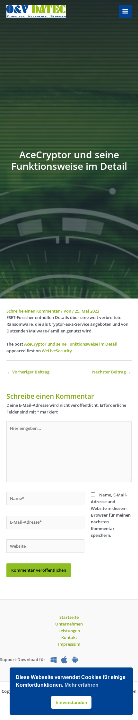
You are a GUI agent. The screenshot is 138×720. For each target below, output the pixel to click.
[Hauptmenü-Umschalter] (125, 11)
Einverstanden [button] (71, 702)
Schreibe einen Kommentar (33, 311)
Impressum (69, 644)
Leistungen (69, 631)
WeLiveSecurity (57, 351)
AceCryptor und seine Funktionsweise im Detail (70, 344)
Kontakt (69, 637)
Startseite (69, 617)
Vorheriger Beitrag (28, 372)
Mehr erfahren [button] (82, 685)
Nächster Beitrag (111, 372)
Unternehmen (69, 624)
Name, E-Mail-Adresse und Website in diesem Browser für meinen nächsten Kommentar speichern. (111, 515)
